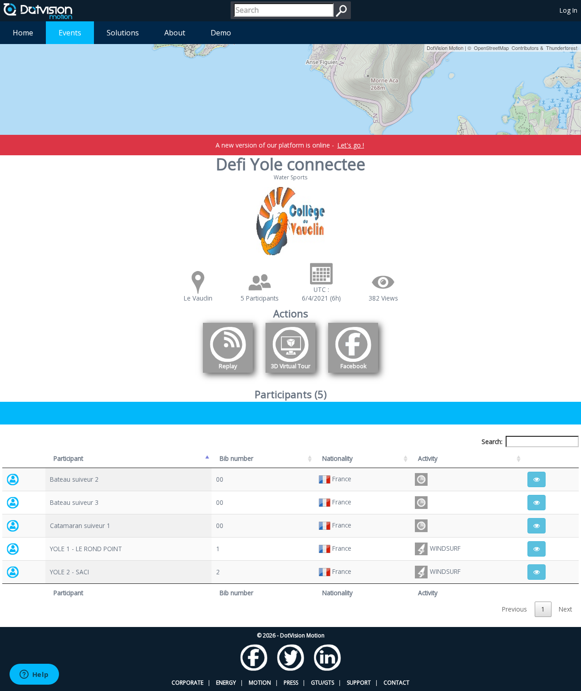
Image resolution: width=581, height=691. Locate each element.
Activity (428, 458)
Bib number (236, 458)
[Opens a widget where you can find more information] (34, 675)
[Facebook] (353, 374)
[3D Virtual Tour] (290, 374)
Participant (68, 458)
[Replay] (227, 374)
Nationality (337, 458)
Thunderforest (561, 47)
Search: (492, 441)
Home (23, 33)
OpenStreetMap (491, 47)
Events (70, 33)
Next (565, 609)
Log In (568, 10)
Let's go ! (350, 145)
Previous (514, 609)
